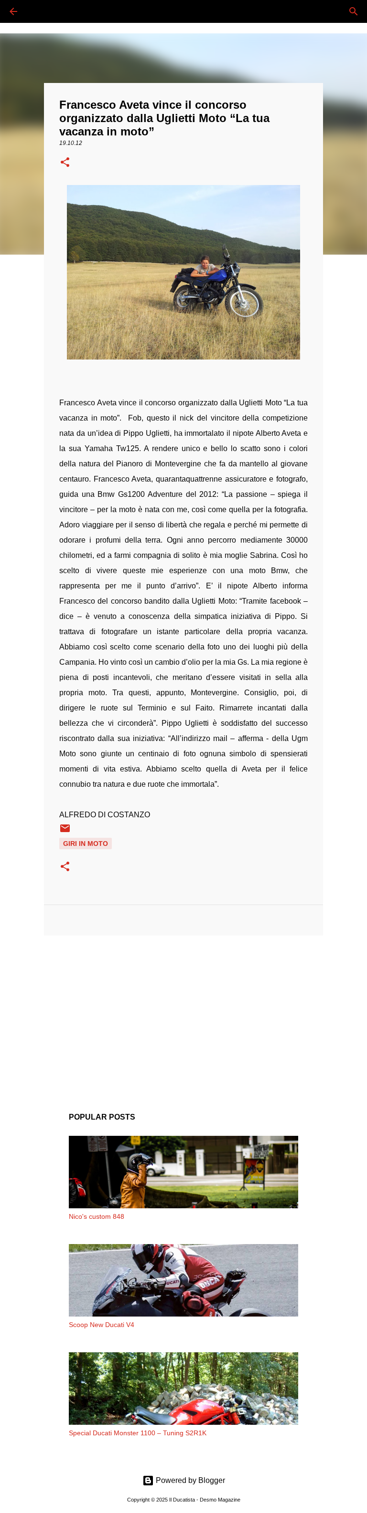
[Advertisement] (183, 1016)
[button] (65, 163)
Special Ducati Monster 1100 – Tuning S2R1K (137, 1433)
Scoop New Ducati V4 (101, 1324)
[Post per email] (65, 831)
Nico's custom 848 (96, 1216)
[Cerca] (40, 11)
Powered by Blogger (189, 1480)
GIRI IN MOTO (85, 843)
